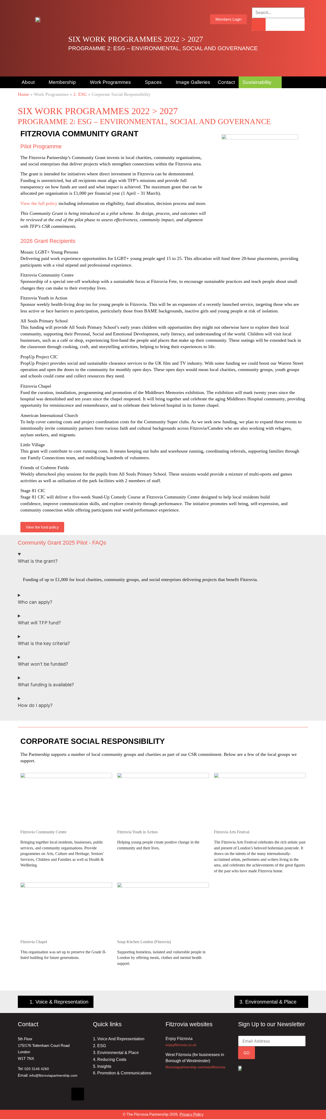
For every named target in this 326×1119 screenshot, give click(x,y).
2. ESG (80, 94)
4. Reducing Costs (109, 1059)
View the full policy (38, 203)
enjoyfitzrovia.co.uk (181, 1045)
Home (23, 94)
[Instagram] (59, 1094)
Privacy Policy (191, 1114)
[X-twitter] (77, 1094)
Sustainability (256, 82)
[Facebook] (42, 1094)
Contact (226, 82)
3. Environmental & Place (116, 1052)
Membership (62, 82)
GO (246, 1052)
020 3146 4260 (36, 1069)
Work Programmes (110, 82)
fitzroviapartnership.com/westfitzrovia (195, 1067)
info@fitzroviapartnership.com (53, 1075)
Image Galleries (193, 82)
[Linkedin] (24, 1094)
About (28, 82)
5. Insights (102, 1066)
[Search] (259, 24)
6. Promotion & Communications (122, 1073)
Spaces (153, 82)
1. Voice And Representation (118, 1039)
